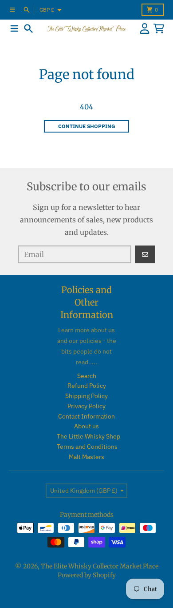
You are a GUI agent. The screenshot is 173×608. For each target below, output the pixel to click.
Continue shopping (86, 126)
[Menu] (14, 28)
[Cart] (158, 28)
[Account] (144, 28)
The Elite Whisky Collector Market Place (99, 566)
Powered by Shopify (87, 575)
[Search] (28, 28)
